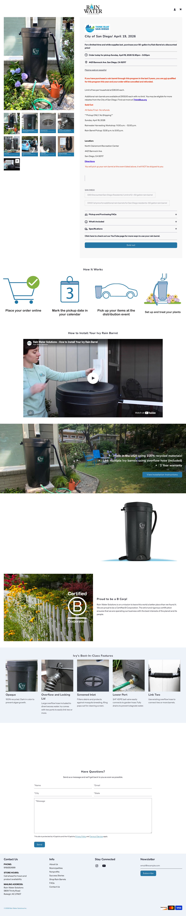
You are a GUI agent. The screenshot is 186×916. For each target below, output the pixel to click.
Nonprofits (54, 871)
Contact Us (54, 887)
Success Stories (56, 875)
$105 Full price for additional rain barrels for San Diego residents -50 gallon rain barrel (127, 203)
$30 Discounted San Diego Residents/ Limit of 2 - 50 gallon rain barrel (120, 195)
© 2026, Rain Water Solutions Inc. (15, 908)
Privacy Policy (80, 836)
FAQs (52, 883)
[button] (131, 214)
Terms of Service (96, 836)
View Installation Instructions (162, 474)
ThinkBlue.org (140, 99)
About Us (53, 864)
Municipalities (56, 868)
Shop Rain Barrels (57, 879)
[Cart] (181, 9)
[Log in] (175, 9)
